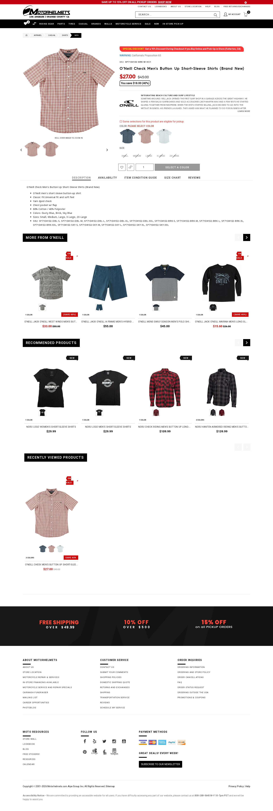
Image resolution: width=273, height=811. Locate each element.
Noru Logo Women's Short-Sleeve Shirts (51, 427)
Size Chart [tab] (172, 177)
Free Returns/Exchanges (237, 7)
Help (207, 7)
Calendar (29, 764)
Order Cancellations (191, 677)
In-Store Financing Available (41, 682)
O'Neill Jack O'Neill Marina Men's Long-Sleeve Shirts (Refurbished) (222, 321)
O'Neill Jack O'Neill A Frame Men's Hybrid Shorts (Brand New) (108, 321)
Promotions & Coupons (192, 697)
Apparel (38, 35)
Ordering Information (191, 667)
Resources (29, 759)
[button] (232, 15)
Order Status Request (191, 687)
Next (106, 149)
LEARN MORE (244, 111)
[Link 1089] (95, 741)
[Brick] (146, 136)
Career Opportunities (36, 702)
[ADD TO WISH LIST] (27, 478)
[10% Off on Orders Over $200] (136, 624)
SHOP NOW (164, 2)
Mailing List (30, 697)
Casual (51, 35)
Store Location (193, 7)
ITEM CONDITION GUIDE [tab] (140, 177)
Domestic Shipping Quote (115, 682)
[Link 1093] (85, 752)
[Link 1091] (114, 741)
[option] (51, 293)
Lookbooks (161, 7)
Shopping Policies (111, 677)
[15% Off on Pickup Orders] (214, 624)
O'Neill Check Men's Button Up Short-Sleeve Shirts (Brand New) (51, 564)
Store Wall (30, 739)
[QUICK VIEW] (38, 478)
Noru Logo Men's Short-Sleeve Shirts (108, 427)
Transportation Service (115, 697)
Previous (22, 149)
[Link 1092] (124, 741)
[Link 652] (26, 35)
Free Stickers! (31, 754)
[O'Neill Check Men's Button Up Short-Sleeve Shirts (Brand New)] (51, 512)
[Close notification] (245, 2)
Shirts (65, 35)
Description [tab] (81, 177)
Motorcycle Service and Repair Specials (47, 687)
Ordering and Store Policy (194, 672)
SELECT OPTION (68, 333)
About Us (176, 7)
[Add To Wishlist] (121, 167)
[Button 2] (215, 14)
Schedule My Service (112, 707)
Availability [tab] (107, 177)
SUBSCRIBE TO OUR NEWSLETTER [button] (160, 764)
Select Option (65, 576)
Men (77, 35)
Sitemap (110, 786)
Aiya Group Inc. (76, 786)
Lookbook (29, 744)
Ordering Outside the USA (193, 692)
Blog (217, 7)
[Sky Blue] (164, 136)
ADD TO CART (183, 333)
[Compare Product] (32, 478)
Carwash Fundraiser (35, 692)
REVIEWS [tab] (194, 177)
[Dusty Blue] (128, 136)
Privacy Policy (236, 786)
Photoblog (29, 707)
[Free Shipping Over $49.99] (59, 624)
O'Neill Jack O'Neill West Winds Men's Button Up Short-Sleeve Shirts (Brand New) (51, 321)
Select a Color (177, 167)
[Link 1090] (104, 741)
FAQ (180, 682)
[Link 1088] (85, 741)
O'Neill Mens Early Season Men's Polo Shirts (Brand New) (165, 321)
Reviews (105, 702)
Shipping (105, 692)
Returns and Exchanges (115, 687)
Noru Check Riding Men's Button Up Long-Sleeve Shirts (165, 427)
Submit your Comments (114, 672)
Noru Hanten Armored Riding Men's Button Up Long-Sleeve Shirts (222, 427)
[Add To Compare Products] (130, 167)
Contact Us (144, 7)
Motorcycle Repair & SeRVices (41, 677)
